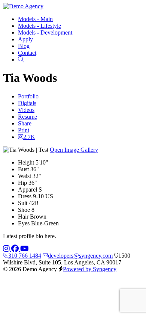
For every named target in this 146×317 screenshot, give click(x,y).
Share (24, 123)
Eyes (24, 223)
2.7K (29, 137)
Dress (24, 196)
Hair (23, 216)
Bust (23, 169)
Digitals (27, 103)
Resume (27, 116)
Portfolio (28, 96)
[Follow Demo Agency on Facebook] (15, 249)
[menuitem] (35, 19)
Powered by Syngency (89, 269)
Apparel (27, 189)
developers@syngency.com (80, 255)
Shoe (24, 210)
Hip (22, 183)
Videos (26, 110)
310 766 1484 (24, 255)
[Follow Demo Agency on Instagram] (7, 249)
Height (26, 162)
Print (23, 130)
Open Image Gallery (74, 149)
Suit (22, 203)
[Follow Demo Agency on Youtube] (24, 249)
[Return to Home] (23, 6)
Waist (24, 176)
